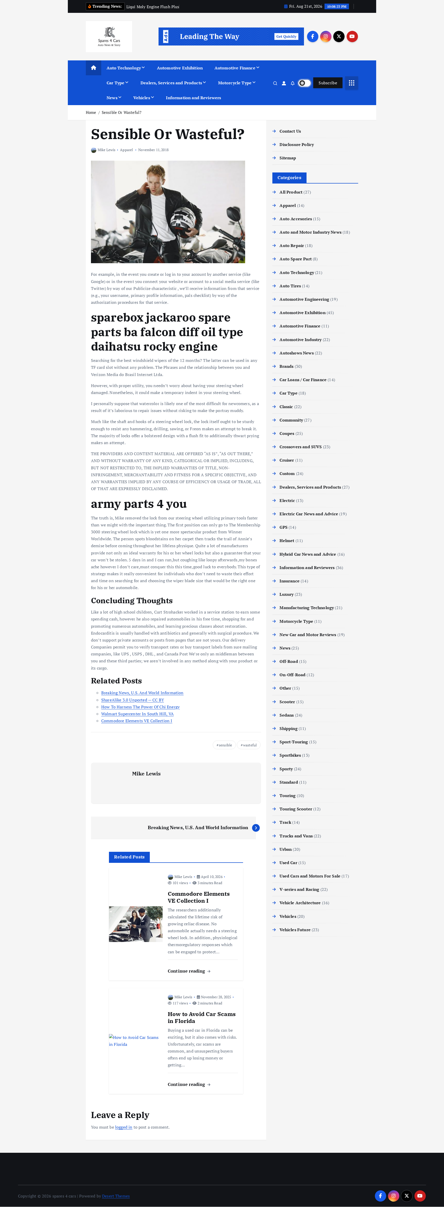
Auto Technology (124, 68)
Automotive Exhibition (180, 68)
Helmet (287, 540)
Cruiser (287, 460)
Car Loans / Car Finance (303, 379)
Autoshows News (296, 353)
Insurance (289, 581)
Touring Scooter (296, 809)
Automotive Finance (235, 68)
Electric (287, 500)
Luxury (286, 594)
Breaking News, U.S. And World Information (142, 693)
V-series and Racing (299, 889)
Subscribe (328, 83)
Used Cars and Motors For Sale (310, 876)
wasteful (250, 745)
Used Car (288, 862)
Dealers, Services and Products (171, 83)
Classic (286, 406)
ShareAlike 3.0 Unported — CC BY (132, 700)
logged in (123, 1127)
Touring (287, 795)
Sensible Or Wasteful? (121, 112)
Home (91, 112)
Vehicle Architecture (300, 903)
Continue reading (187, 971)
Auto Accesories (296, 219)
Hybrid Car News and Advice (308, 554)
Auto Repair (292, 245)
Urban (286, 849)
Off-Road (289, 661)
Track (285, 822)
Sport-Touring (294, 742)
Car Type (115, 83)
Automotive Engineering (304, 299)
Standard (289, 782)
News (112, 97)
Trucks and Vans (296, 836)
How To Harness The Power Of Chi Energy (140, 707)
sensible (225, 745)
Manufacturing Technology (307, 607)
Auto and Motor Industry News (310, 232)
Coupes (287, 433)
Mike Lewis (107, 149)
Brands (286, 366)
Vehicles (141, 97)
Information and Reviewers (193, 97)
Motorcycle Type (235, 83)
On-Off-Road (293, 675)
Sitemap (288, 158)
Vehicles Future (295, 929)
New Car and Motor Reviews (308, 634)
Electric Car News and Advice (309, 514)
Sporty (286, 769)
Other (285, 688)
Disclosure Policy (297, 144)
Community (291, 420)
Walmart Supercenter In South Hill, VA (137, 714)
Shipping (288, 728)
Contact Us (290, 131)
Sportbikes (290, 755)
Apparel (126, 149)
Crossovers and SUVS (301, 447)
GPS (283, 527)
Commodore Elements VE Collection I (136, 721)
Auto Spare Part (295, 259)
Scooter (287, 702)
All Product (291, 192)
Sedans (287, 715)
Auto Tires (290, 286)
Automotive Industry (300, 339)
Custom (287, 473)
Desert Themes (116, 1196)
